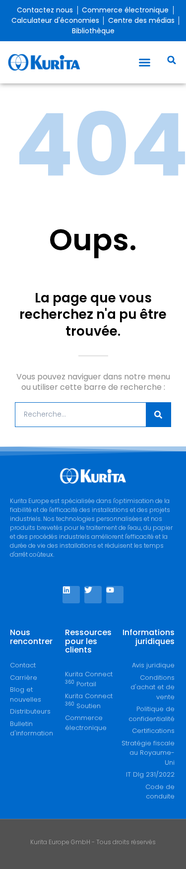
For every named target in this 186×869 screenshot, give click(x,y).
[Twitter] (93, 594)
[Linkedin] (71, 594)
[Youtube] (115, 594)
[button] (144, 62)
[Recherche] (158, 415)
